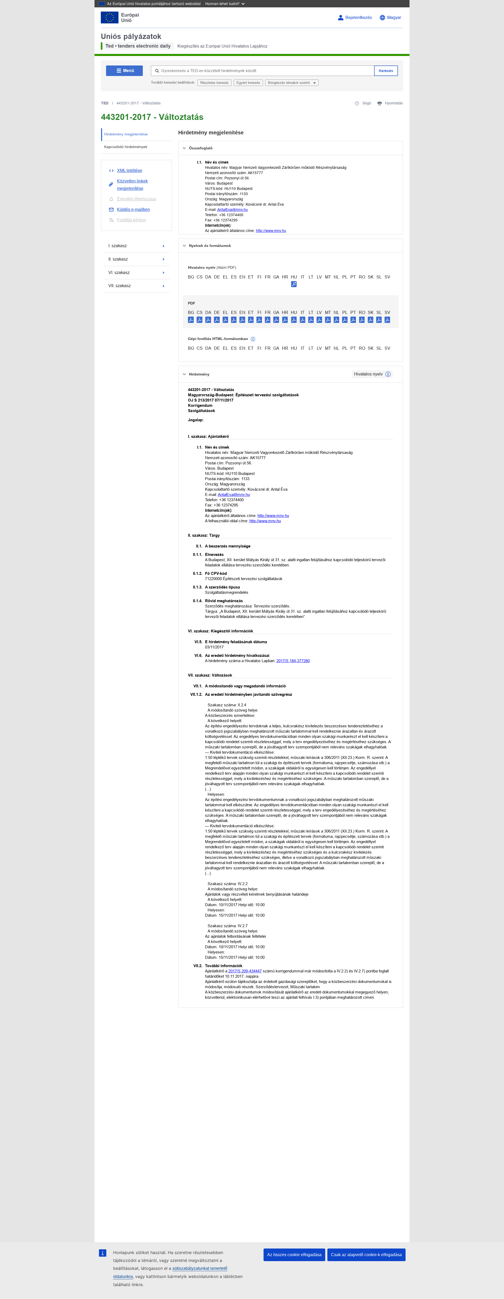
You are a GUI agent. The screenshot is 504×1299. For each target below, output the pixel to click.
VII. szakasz (119, 285)
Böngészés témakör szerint (289, 83)
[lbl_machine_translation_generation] (253, 339)
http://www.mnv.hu (271, 231)
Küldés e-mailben (133, 209)
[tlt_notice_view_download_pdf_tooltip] (191, 319)
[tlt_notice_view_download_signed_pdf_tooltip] (294, 284)
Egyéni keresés (248, 83)
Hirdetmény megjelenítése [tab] (126, 134)
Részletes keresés (214, 83)
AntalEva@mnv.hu (232, 209)
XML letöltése (129, 170)
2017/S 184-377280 (293, 660)
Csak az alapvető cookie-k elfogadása (366, 1254)
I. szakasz (117, 245)
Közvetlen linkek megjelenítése (132, 185)
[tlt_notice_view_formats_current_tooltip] (388, 374)
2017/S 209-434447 (245, 971)
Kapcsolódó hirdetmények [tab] (125, 147)
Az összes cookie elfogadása (294, 1254)
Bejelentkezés (358, 17)
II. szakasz (118, 259)
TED (104, 103)
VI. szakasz (119, 272)
